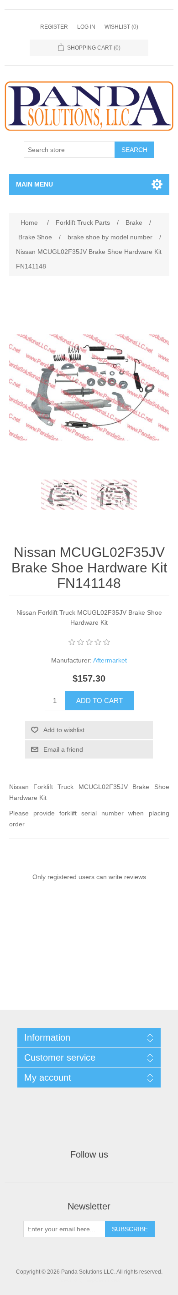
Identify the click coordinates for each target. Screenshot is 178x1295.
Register (54, 27)
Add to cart (99, 700)
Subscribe (130, 1229)
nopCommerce (103, 1280)
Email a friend (63, 749)
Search (134, 149)
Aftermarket (110, 660)
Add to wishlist (63, 729)
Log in (86, 27)
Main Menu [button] (34, 184)
